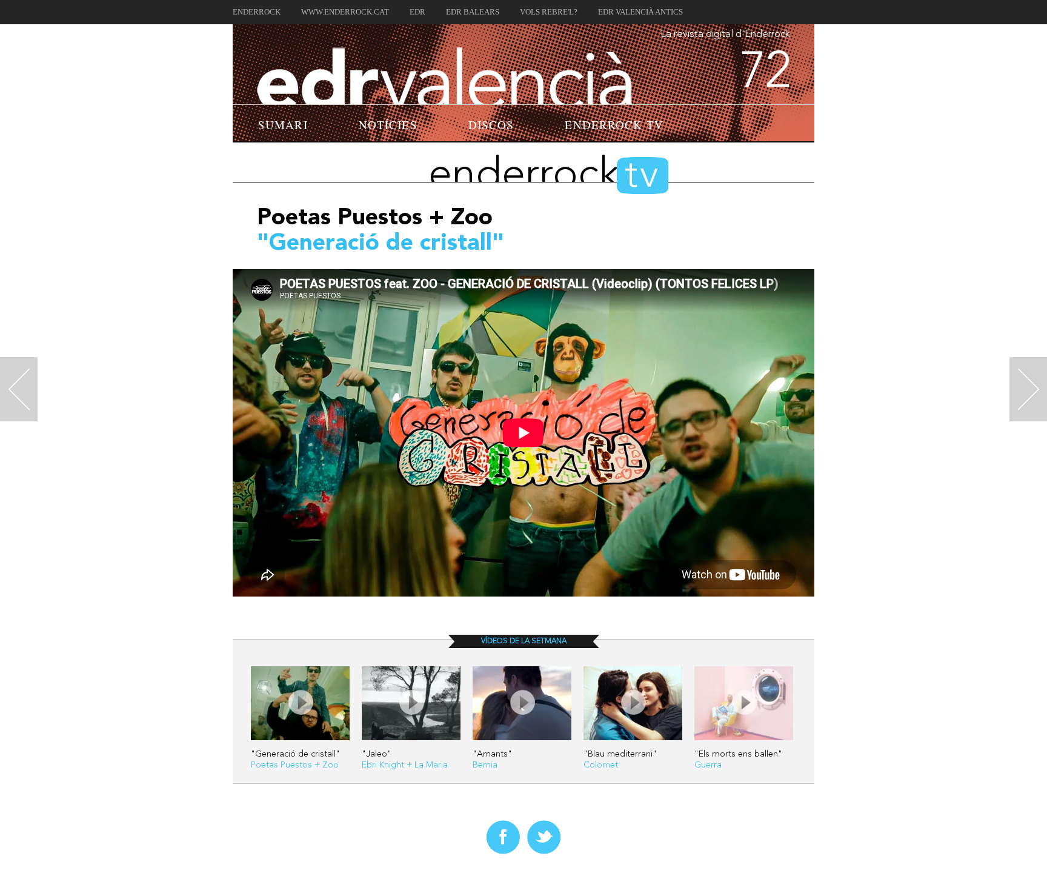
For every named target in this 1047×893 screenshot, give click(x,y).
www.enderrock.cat (345, 12)
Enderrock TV (614, 124)
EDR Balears (472, 12)
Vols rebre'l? (548, 12)
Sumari (283, 124)
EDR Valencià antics (640, 12)
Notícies (388, 124)
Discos (491, 124)
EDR (417, 12)
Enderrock (257, 12)
